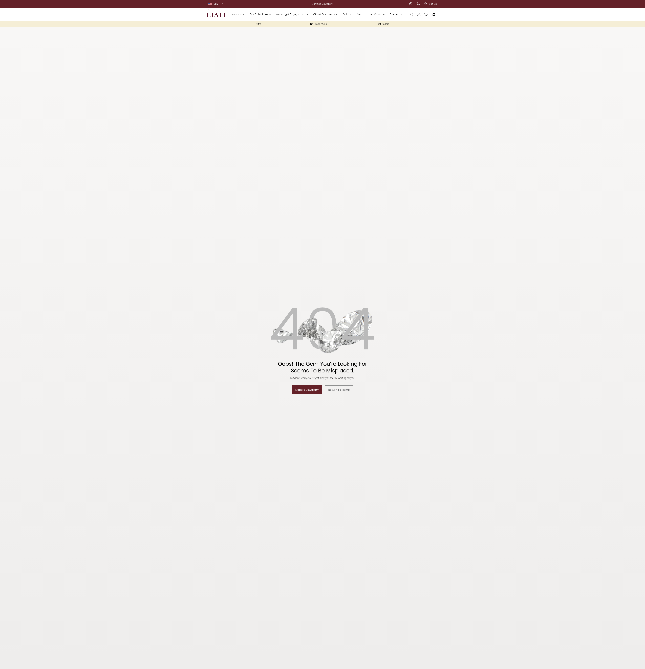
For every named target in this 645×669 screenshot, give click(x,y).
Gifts (258, 24)
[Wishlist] (426, 14)
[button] (237, 14)
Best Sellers (382, 24)
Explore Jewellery (307, 390)
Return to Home (339, 390)
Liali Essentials (318, 24)
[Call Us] (418, 4)
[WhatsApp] (411, 4)
